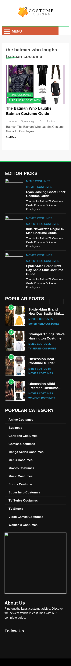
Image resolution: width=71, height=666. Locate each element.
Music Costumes (21, 476)
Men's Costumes (38, 181)
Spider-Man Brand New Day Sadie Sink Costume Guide (44, 270)
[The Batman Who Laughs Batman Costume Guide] (35, 84)
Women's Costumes (41, 398)
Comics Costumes (22, 444)
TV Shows (16, 508)
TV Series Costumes (42, 348)
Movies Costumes (39, 186)
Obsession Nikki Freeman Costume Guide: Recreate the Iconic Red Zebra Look (46, 390)
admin (13, 121)
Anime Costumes (20, 94)
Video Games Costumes (26, 516)
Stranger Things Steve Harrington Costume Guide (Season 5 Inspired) (46, 340)
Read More (11, 137)
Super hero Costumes (24, 100)
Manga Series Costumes (26, 452)
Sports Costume (20, 484)
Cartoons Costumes (23, 435)
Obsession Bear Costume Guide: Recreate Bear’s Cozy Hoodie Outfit (45, 365)
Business (15, 427)
